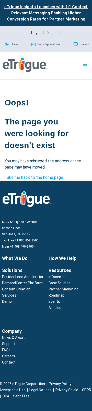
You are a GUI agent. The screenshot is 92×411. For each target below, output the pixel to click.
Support (8, 344)
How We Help (62, 258)
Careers (8, 356)
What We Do (15, 258)
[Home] (25, 70)
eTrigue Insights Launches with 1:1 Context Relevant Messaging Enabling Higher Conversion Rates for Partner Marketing (46, 13)
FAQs (6, 350)
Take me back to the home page (34, 177)
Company (12, 331)
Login (36, 32)
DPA (6, 396)
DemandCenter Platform (22, 283)
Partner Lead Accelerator (22, 277)
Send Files (21, 396)
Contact (9, 362)
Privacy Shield (66, 390)
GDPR (86, 390)
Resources (60, 270)
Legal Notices (40, 390)
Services (9, 295)
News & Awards (15, 338)
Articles (55, 308)
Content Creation (16, 289)
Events (54, 301)
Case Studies (60, 283)
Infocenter (57, 277)
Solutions (12, 270)
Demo (7, 301)
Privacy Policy (60, 384)
